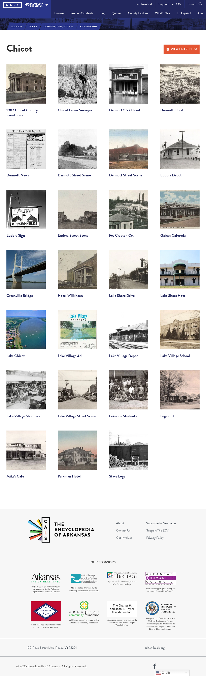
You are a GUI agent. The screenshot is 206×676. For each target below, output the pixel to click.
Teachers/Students (81, 13)
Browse (59, 13)
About (120, 523)
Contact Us (123, 530)
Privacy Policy (155, 537)
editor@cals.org (155, 647)
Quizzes (117, 13)
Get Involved (144, 4)
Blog (102, 13)
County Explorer (138, 13)
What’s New (162, 13)
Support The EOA (157, 530)
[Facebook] (154, 666)
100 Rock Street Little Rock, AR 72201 (52, 647)
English (166, 672)
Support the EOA (170, 4)
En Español (184, 13)
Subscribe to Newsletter (161, 523)
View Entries (184, 49)
